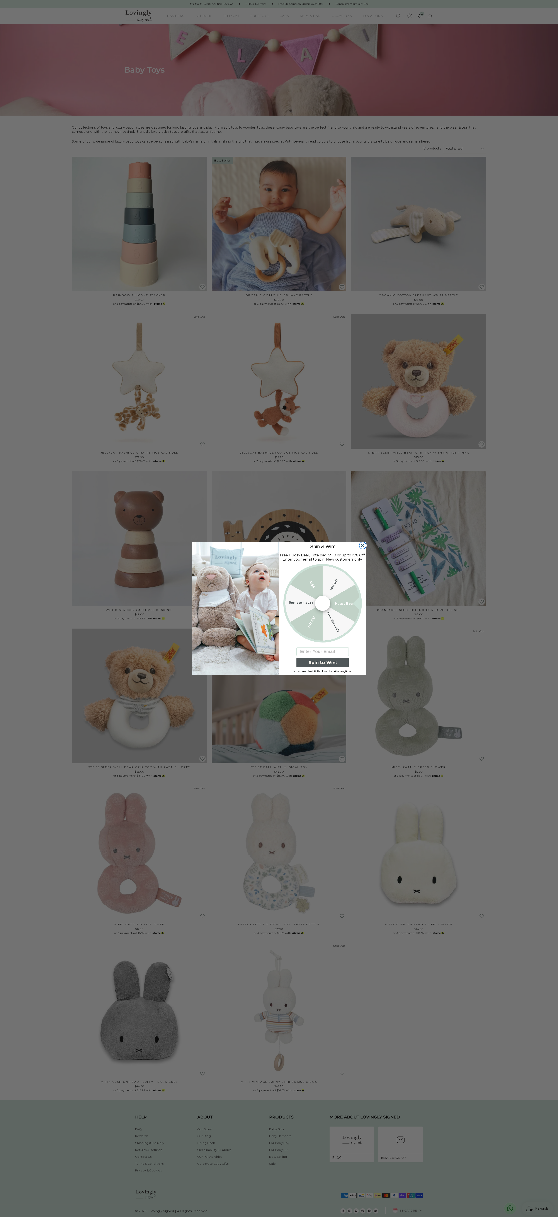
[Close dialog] (362, 545)
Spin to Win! (323, 662)
